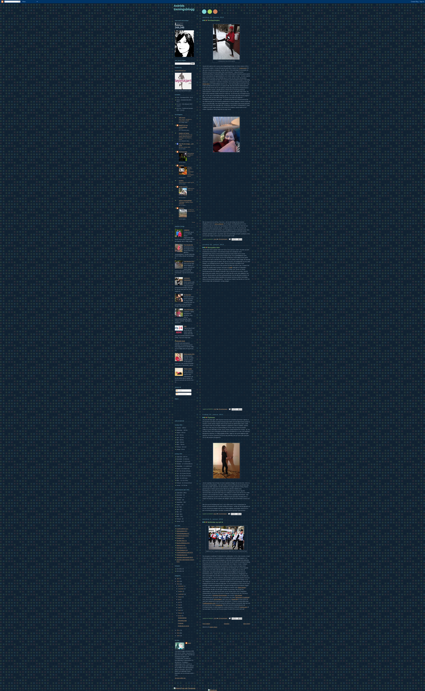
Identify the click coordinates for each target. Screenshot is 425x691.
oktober (180, 591)
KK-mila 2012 (187, 294)
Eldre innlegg (246, 623)
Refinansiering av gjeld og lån (186, 182)
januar (180, 615)
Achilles (181, 180)
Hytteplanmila (218, 605)
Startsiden (226, 623)
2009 (178, 635)
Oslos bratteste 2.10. (182, 550)
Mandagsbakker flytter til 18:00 (190, 155)
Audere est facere (184, 133)
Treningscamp (243, 607)
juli (179, 599)
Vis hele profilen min (180, 678)
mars (179, 610)
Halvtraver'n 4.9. (181, 545)
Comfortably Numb (180, 341)
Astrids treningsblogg (184, 7)
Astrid (189, 643)
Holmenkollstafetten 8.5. (183, 533)
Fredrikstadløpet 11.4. (182, 528)
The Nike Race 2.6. (182, 540)
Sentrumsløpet (218, 599)
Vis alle (193, 222)
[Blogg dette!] (235, 239)
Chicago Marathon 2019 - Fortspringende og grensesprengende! (190, 172)
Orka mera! (182, 117)
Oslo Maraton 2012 (189, 261)
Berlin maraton (242, 587)
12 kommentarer (223, 618)
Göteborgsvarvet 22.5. (183, 535)
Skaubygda (235, 599)
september (181, 594)
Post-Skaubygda (188, 245)
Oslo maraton (238, 595)
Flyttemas (211, 417)
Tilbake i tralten (188, 368)
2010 (178, 633)
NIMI (185, 326)
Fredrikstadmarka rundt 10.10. (185, 552)
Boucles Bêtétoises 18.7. (183, 543)
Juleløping (186, 230)
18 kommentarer (223, 239)
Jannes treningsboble (185, 200)
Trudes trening (183, 186)
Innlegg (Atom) (213, 627)
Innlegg (179, 390)
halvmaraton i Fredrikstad (242, 597)
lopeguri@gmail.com (180, 70)
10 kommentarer (223, 409)
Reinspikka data (214, 247)
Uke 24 (181, 128)
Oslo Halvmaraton (189, 309)
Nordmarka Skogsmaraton (220, 595)
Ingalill (230, 267)
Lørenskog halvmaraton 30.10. (185, 557)
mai (179, 605)
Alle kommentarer (182, 394)
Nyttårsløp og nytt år (215, 522)
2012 (178, 584)
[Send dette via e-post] (233, 239)
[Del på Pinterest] (241, 239)
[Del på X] (237, 239)
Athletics (181, 208)
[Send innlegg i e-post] (230, 239)
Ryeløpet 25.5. (180, 538)
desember (181, 586)
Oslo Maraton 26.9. (182, 547)
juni (179, 602)
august (180, 597)
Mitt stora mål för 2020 (184, 147)
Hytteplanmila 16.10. (182, 555)
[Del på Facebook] (239, 239)
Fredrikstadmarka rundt (209, 603)
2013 (178, 581)
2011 (178, 630)
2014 (178, 578)
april (179, 607)
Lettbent (181, 165)
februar (180, 613)
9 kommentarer (223, 513)
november (181, 588)
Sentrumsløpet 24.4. (182, 531)
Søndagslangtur (214, 20)
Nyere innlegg (206, 623)
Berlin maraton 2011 (189, 354)
